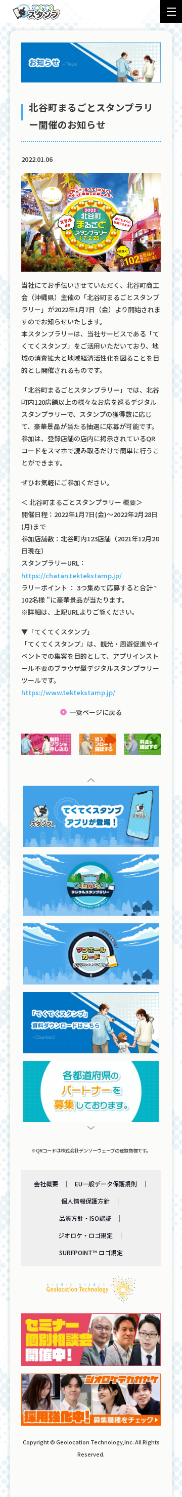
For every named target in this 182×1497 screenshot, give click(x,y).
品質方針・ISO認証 (85, 1218)
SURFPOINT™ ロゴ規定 (91, 1252)
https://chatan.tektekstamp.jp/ (71, 575)
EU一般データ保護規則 (106, 1183)
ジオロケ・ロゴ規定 (85, 1235)
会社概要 (46, 1183)
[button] (91, 780)
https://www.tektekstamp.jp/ (68, 692)
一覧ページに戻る (95, 712)
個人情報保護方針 (85, 1200)
